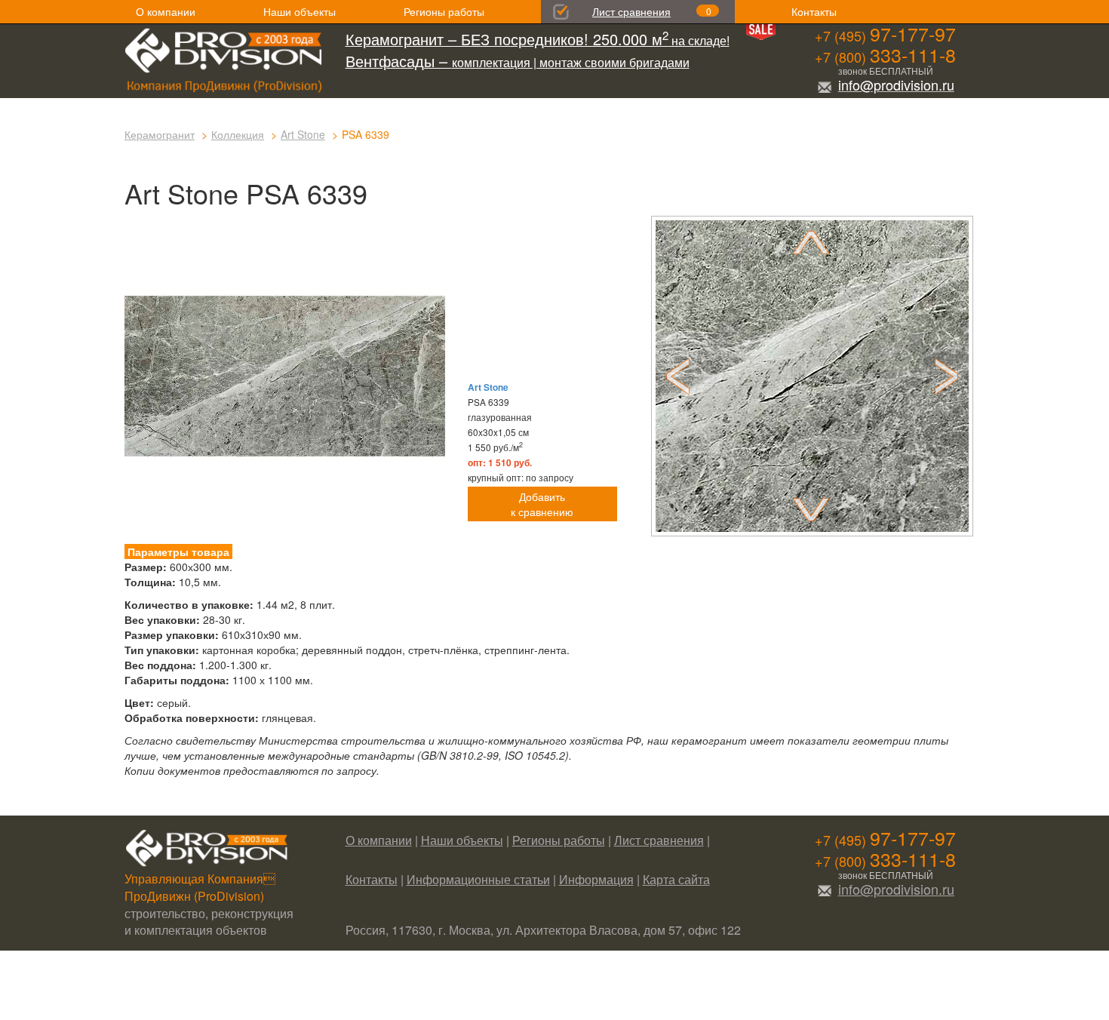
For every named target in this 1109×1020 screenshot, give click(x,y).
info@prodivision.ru (896, 84)
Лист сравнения (631, 11)
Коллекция (237, 134)
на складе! (538, 40)
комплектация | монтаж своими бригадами (518, 62)
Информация (596, 879)
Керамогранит (159, 134)
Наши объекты (299, 11)
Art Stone (303, 134)
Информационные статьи (478, 879)
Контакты (814, 11)
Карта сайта (676, 879)
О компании (165, 11)
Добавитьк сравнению (542, 504)
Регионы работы (444, 11)
